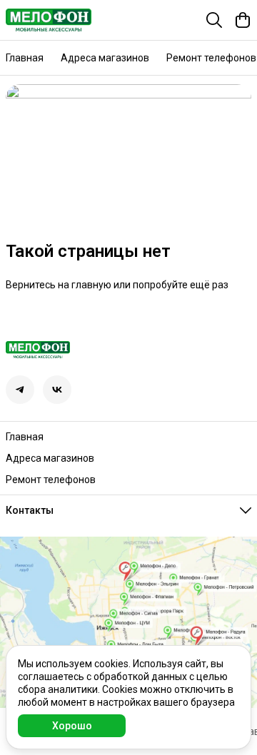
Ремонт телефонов (211, 58)
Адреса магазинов (105, 58)
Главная (25, 58)
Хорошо (72, 725)
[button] (20, 389)
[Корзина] (242, 20)
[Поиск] (214, 20)
